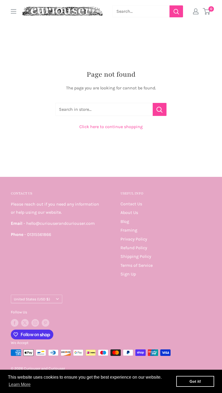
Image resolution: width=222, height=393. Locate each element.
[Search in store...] (159, 109)
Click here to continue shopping (111, 126)
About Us (129, 212)
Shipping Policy (135, 256)
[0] (206, 11)
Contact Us (131, 203)
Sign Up (128, 274)
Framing (128, 230)
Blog (124, 221)
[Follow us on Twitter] (25, 323)
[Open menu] (13, 11)
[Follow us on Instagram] (35, 323)
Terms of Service (136, 265)
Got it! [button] (195, 381)
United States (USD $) (32, 299)
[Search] (176, 11)
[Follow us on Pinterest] (45, 323)
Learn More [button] (20, 384)
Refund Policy (133, 247)
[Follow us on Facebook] (14, 323)
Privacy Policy (133, 239)
